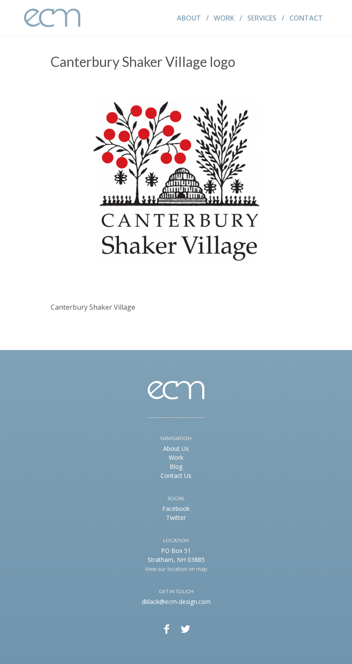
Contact (306, 18)
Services (261, 18)
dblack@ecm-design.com (176, 602)
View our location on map (176, 569)
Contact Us (176, 475)
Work (224, 18)
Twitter (176, 517)
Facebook (176, 508)
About (189, 18)
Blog (176, 466)
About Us (176, 448)
